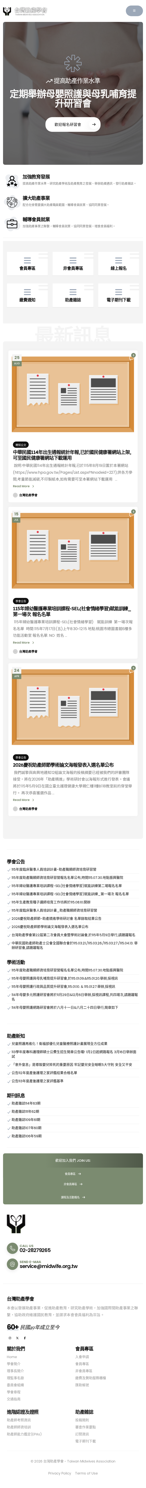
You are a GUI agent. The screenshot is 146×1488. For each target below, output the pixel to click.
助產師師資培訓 (19, 1427)
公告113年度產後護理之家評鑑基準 (37, 1081)
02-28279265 (35, 1250)
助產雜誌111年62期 (25, 1111)
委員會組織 (15, 1385)
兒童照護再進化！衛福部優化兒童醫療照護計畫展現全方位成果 (59, 1043)
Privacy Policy (59, 1473)
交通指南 (14, 1399)
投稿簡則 (82, 1420)
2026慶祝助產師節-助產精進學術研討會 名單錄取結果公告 (57, 918)
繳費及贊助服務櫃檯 (90, 1378)
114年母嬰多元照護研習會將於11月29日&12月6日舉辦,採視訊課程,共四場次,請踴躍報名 (75, 997)
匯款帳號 (82, 1385)
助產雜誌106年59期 (27, 1136)
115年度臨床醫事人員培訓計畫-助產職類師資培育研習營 (54, 869)
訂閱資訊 (82, 1434)
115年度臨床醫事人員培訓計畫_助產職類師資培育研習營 (54, 910)
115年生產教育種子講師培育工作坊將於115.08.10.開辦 (51, 902)
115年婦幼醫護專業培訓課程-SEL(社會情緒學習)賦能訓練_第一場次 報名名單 (72, 611)
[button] (134, 11)
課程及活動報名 (70, 1197)
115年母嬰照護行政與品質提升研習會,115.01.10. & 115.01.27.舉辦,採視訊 (63, 986)
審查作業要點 (85, 1427)
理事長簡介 (15, 1371)
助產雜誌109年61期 (26, 1119)
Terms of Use (86, 1473)
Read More (21, 486)
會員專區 (70, 1174)
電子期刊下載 (85, 1441)
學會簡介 (14, 1364)
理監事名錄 (15, 1378)
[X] (17, 1338)
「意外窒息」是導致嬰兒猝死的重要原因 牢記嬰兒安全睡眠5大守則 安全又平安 (72, 1064)
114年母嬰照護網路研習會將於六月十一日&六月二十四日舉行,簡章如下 (65, 1007)
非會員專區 (71, 1184)
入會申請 (82, 1356)
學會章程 (14, 1392)
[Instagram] (10, 1338)
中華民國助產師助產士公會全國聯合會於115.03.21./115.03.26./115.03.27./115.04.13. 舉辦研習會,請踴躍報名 (75, 945)
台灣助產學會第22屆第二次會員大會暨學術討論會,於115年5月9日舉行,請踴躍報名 (73, 935)
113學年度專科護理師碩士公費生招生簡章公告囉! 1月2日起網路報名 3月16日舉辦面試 (74, 1054)
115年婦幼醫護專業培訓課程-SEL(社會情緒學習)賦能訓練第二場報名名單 (67, 885)
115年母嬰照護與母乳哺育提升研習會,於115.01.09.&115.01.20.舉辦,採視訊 (65, 978)
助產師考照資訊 (19, 1420)
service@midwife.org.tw (48, 1266)
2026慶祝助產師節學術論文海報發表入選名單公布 (63, 765)
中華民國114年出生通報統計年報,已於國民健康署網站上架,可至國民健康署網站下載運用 (72, 455)
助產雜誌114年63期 (26, 1103)
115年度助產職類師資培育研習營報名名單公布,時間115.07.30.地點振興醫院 (67, 877)
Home (12, 1356)
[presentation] (14, 93)
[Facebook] (25, 1338)
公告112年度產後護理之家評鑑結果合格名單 (44, 1072)
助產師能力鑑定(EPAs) (24, 1434)
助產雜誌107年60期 (26, 1128)
